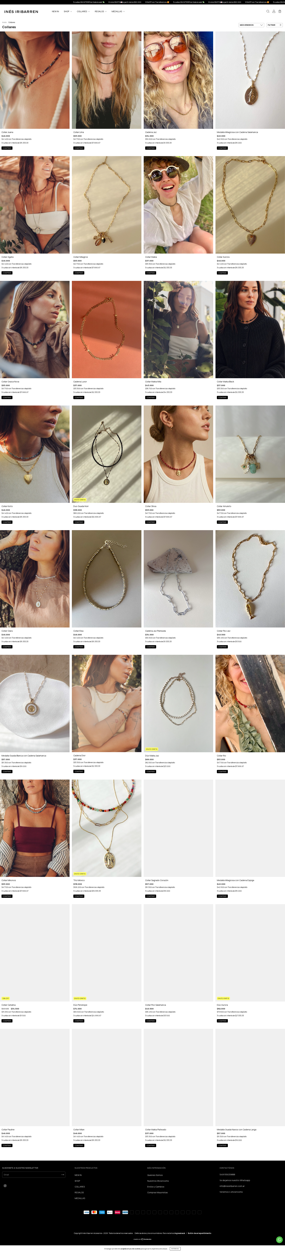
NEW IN (55, 11)
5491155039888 (227, 1174)
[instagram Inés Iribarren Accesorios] (5, 1185)
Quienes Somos (155, 1175)
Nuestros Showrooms (158, 1180)
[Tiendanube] (142, 1239)
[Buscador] (267, 11)
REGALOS (99, 11)
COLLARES (82, 11)
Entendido (175, 1248)
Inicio (4, 22)
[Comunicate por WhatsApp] (279, 1239)
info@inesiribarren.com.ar (232, 1186)
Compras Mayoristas (157, 1192)
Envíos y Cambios (155, 1186)
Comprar (7, 148)
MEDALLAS (117, 11)
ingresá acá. (180, 1233)
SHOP (67, 11)
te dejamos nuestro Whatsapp (235, 1180)
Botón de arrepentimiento (199, 1233)
